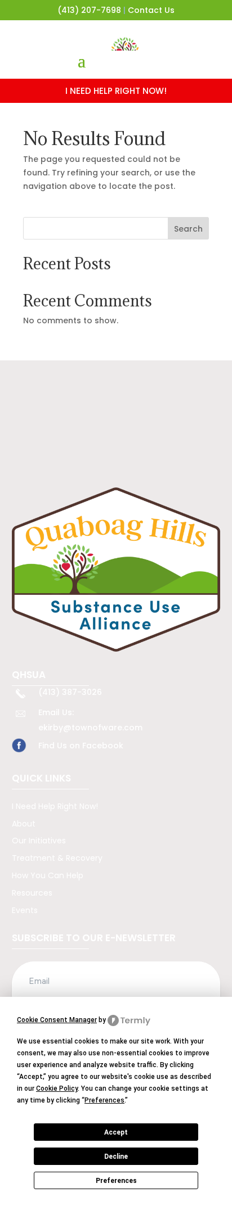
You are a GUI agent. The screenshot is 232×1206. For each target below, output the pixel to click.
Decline (116, 1156)
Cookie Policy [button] (57, 1088)
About (23, 823)
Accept (116, 1132)
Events (25, 910)
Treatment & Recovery (57, 858)
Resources (32, 892)
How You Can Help (47, 875)
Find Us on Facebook (80, 745)
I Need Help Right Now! (55, 806)
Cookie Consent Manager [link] (57, 1020)
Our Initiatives (39, 840)
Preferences (116, 1181)
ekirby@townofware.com (90, 727)
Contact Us (151, 10)
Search (188, 228)
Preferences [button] (104, 1100)
